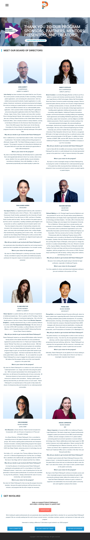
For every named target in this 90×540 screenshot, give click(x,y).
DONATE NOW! (45, 510)
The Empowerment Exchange (22, 324)
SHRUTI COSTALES (65, 87)
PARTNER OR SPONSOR (75, 528)
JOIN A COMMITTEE (15, 528)
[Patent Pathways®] (45, 5)
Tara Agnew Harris (9, 210)
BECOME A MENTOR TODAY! (45, 528)
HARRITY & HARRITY (23, 91)
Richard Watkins (51, 213)
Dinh (49, 314)
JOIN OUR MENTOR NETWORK (36, 40)
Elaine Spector (8, 314)
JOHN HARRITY (22, 87)
